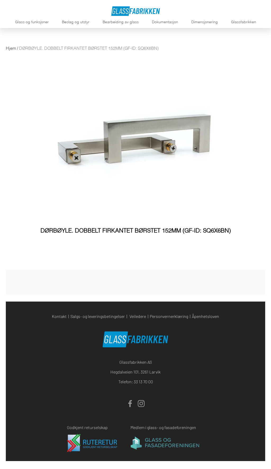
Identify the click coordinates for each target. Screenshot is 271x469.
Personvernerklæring (169, 316)
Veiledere (137, 316)
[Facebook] (130, 403)
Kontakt (59, 316)
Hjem (11, 48)
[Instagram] (141, 403)
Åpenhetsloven (205, 316)
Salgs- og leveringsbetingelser (97, 316)
